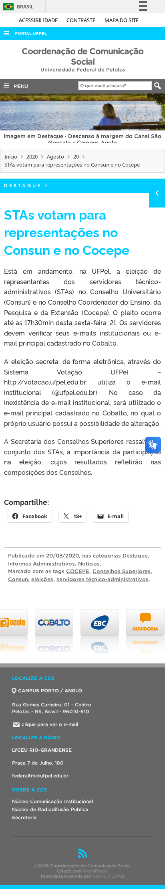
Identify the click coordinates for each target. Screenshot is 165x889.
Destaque (23, 185)
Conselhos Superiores (122, 571)
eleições (42, 579)
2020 (32, 156)
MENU (19, 86)
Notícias (89, 564)
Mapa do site (122, 20)
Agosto (55, 156)
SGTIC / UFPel (108, 876)
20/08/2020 (62, 556)
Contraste (81, 20)
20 (76, 156)
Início (10, 156)
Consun (18, 579)
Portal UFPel (31, 33)
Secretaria (24, 817)
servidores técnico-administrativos (102, 579)
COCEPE (77, 571)
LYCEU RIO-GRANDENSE (42, 750)
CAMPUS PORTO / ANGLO (50, 690)
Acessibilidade (39, 20)
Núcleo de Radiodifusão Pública (50, 809)
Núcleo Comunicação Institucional (52, 801)
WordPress (95, 871)
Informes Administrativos (41, 564)
